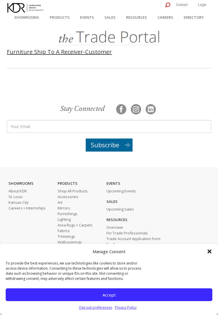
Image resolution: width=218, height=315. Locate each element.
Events (87, 17)
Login (202, 5)
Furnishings (67, 213)
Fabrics (64, 230)
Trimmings (66, 236)
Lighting (64, 219)
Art (60, 202)
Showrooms (26, 17)
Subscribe (105, 144)
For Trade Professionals (127, 233)
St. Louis (16, 196)
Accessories (68, 196)
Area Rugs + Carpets (75, 225)
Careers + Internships (27, 208)
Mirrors (64, 208)
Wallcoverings (70, 242)
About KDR (18, 191)
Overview (114, 227)
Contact (182, 5)
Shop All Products (73, 191)
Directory (194, 17)
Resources (136, 17)
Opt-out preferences (95, 307)
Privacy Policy (126, 307)
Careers (165, 17)
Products (60, 17)
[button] (209, 251)
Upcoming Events (121, 191)
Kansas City (19, 202)
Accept (109, 295)
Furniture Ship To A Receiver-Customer (59, 52)
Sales (110, 17)
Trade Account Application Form (133, 238)
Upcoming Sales (120, 209)
